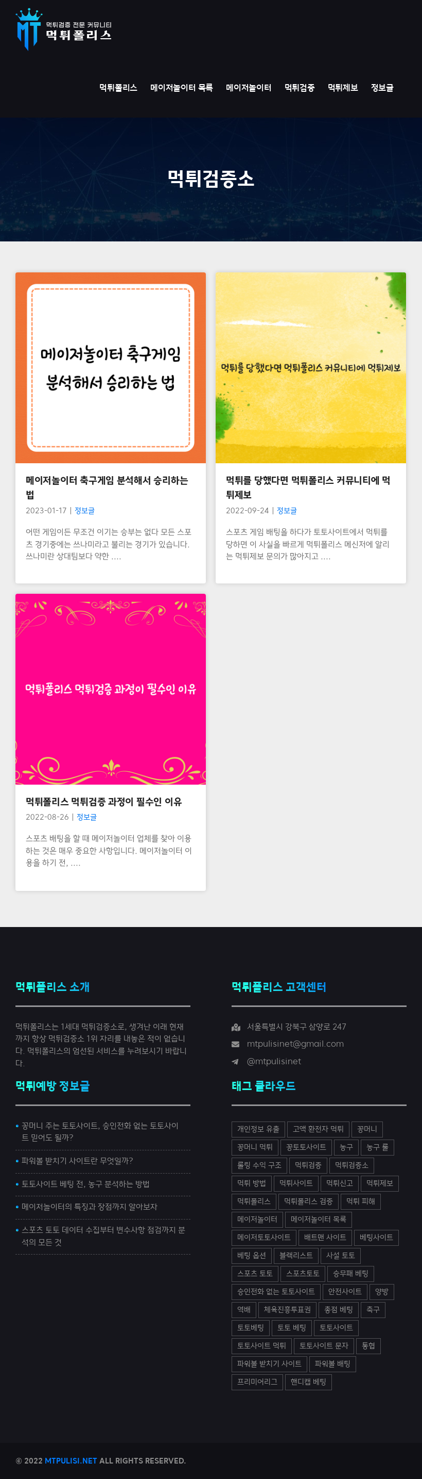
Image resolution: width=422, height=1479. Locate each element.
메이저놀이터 (257, 1219)
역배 (244, 1310)
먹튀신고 (339, 1183)
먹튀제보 (379, 1183)
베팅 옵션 (251, 1256)
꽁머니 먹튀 (255, 1147)
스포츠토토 (303, 1274)
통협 (368, 1346)
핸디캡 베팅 (308, 1382)
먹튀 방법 (251, 1183)
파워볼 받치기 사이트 (269, 1364)
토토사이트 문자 (324, 1346)
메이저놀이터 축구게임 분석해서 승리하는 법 (111, 339)
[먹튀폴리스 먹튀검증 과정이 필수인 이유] (110, 689)
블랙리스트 (296, 1256)
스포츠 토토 (255, 1274)
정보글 (111, 400)
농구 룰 (377, 1147)
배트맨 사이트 (325, 1237)
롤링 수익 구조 (259, 1165)
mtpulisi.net (71, 1461)
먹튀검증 (308, 1165)
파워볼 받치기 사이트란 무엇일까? (77, 1161)
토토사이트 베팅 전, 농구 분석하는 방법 (86, 1184)
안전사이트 (345, 1292)
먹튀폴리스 (254, 1201)
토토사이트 (336, 1328)
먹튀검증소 (351, 1165)
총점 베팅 (338, 1310)
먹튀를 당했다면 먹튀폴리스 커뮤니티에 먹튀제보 (311, 339)
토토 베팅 (291, 1328)
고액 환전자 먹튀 (318, 1129)
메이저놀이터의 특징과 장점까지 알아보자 (89, 1207)
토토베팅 (250, 1328)
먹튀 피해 (360, 1201)
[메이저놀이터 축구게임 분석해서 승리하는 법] (110, 367)
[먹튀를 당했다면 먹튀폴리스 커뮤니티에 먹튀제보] (311, 367)
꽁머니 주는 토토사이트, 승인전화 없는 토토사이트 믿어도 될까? (100, 1132)
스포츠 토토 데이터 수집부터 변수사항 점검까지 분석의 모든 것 (103, 1236)
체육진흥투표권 (287, 1310)
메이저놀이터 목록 (318, 1219)
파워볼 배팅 (332, 1364)
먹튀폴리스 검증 (308, 1201)
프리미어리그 (257, 1382)
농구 (346, 1147)
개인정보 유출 (258, 1129)
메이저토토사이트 (264, 1237)
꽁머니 (367, 1129)
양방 (382, 1292)
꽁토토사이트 (306, 1147)
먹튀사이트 (296, 1183)
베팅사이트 (376, 1237)
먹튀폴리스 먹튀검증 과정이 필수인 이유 (111, 661)
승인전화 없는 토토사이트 (276, 1292)
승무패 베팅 (350, 1274)
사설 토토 (340, 1256)
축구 (373, 1310)
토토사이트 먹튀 (261, 1346)
